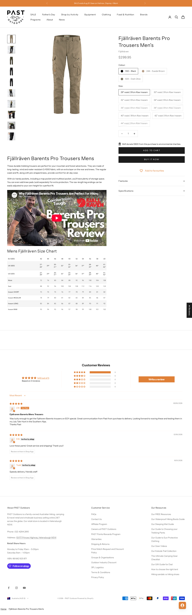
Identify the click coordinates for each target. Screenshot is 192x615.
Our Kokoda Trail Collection (163, 551)
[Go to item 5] (11, 82)
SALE (33, 14)
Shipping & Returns (100, 544)
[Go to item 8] (11, 115)
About (49, 19)
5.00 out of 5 (43, 378)
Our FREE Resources (161, 514)
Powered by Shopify (85, 598)
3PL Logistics (97, 567)
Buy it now (151, 159)
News (62, 19)
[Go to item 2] (11, 50)
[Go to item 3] (11, 60)
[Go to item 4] (11, 71)
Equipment (90, 14)
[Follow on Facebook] (8, 587)
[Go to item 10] (11, 136)
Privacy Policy (97, 577)
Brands (144, 14)
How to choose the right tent (164, 569)
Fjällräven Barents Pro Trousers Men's (26, 609)
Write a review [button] (156, 379)
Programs (35, 19)
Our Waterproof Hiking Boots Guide (168, 519)
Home (3, 609)
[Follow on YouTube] (24, 587)
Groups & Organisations (102, 557)
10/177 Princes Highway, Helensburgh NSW (36, 537)
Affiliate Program (99, 524)
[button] (80, 372)
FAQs (93, 514)
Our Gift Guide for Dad (161, 564)
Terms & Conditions (100, 572)
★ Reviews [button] (189, 310)
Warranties (96, 539)
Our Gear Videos (159, 546)
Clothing (106, 14)
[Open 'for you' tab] (182, 605)
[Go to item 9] (11, 125)
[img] (16, 403)
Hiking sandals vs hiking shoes (165, 574)
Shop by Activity (69, 14)
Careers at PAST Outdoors (103, 529)
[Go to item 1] (11, 39)
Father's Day (48, 14)
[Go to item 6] (11, 93)
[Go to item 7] (11, 104)
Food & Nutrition (125, 14)
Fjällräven (123, 51)
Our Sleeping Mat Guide (162, 524)
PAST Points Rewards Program (105, 534)
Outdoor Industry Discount (103, 562)
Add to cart (151, 150)
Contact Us (96, 519)
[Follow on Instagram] (16, 587)
